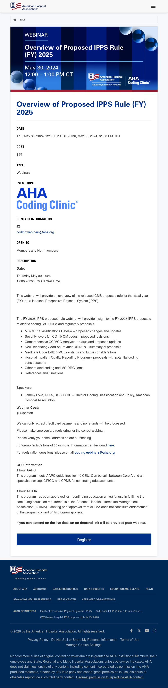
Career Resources (65, 589)
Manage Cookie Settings (83, 644)
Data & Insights (94, 589)
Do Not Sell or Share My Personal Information (84, 639)
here (111, 445)
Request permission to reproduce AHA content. (110, 677)
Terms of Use (129, 639)
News (149, 589)
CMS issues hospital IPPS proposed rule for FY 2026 (69, 617)
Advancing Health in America (32, 599)
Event (23, 19)
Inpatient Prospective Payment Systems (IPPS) (66, 611)
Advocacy (40, 589)
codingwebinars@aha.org (35, 232)
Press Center (66, 599)
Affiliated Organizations (98, 599)
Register (84, 539)
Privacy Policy (38, 639)
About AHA (20, 589)
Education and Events (125, 589)
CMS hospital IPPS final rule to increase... (119, 611)
